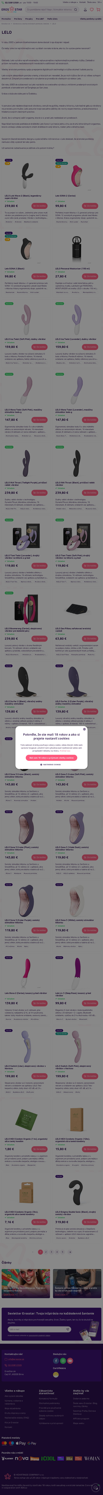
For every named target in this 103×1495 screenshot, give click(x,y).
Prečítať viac (65, 751)
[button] (51, 764)
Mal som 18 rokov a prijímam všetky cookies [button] (52, 757)
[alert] (51, 747)
